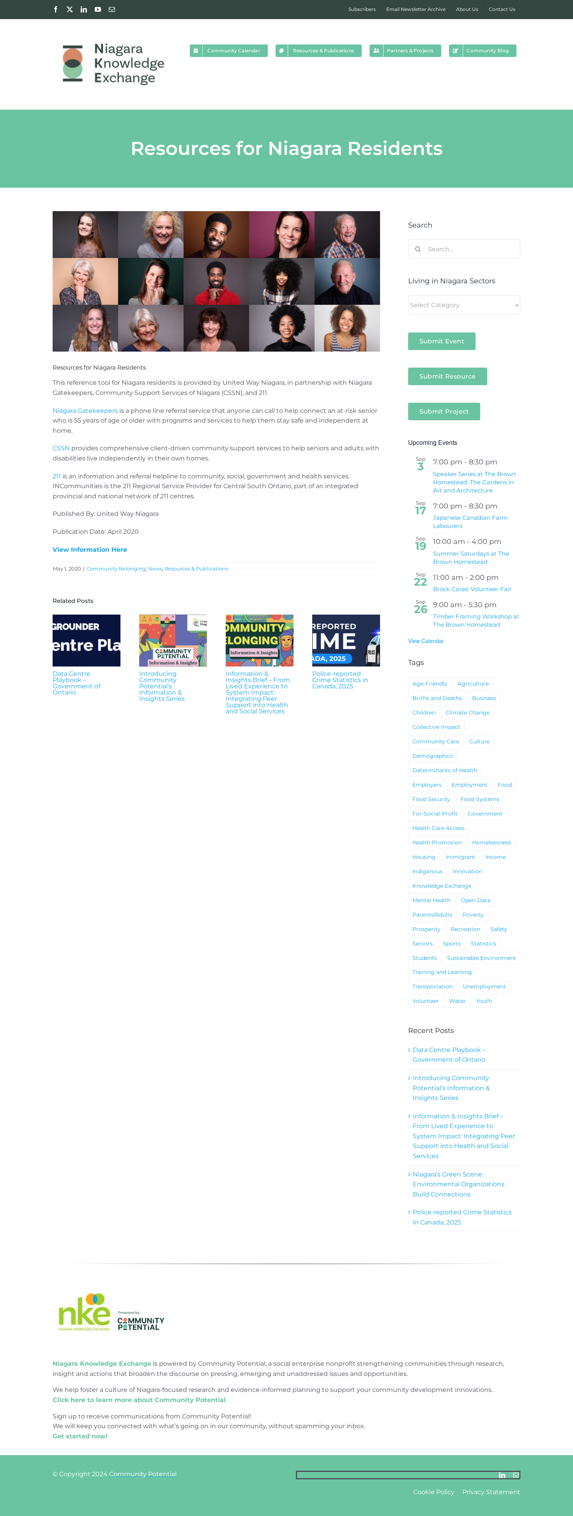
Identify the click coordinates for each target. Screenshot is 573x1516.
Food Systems (479, 799)
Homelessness (491, 842)
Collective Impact (436, 726)
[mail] (516, 1475)
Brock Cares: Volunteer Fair (472, 589)
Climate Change (468, 712)
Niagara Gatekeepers (85, 410)
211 (57, 476)
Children (423, 712)
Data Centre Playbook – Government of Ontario (76, 683)
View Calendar (426, 641)
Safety (498, 929)
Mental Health (431, 900)
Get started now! (80, 1436)
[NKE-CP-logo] (111, 1282)
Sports (452, 943)
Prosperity (426, 929)
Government (485, 813)
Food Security (431, 799)
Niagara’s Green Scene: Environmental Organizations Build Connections (458, 1184)
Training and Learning (442, 972)
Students (424, 957)
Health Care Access (438, 828)
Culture (479, 741)
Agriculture (473, 683)
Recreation (465, 929)
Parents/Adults (432, 914)
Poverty (473, 914)
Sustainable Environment (481, 957)
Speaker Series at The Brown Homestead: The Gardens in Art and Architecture (474, 482)
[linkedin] (502, 1475)
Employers (427, 784)
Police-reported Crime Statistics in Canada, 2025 (340, 680)
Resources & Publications (196, 568)
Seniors (422, 943)
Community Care (435, 741)
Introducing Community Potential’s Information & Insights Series (162, 686)
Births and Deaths (437, 698)
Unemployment (484, 986)
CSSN (61, 448)
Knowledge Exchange (441, 885)
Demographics (432, 755)
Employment (470, 784)
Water (457, 1000)
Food (505, 784)
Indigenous (427, 871)
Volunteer (425, 1000)
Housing (423, 856)
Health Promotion (437, 842)
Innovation (467, 871)
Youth (484, 1000)
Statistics (483, 943)
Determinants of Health (444, 770)
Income (495, 856)
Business (484, 698)
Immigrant (460, 856)
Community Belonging (116, 568)
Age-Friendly (429, 683)
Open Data (475, 900)
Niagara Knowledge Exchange (102, 1363)
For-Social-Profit (435, 813)
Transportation (432, 986)
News (155, 568)
